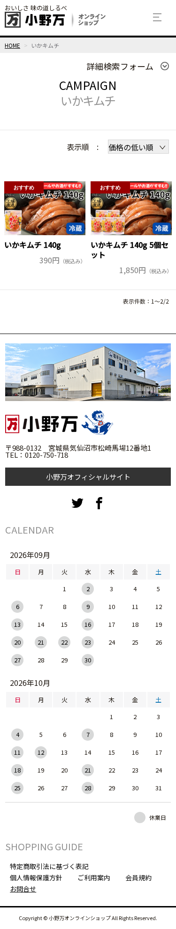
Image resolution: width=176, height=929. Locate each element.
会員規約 (138, 877)
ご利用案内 (93, 877)
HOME (12, 45)
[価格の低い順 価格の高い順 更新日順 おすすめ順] (138, 147)
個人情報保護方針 (36, 877)
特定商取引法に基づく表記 (49, 866)
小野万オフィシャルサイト (88, 477)
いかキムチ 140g (32, 245)
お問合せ (23, 888)
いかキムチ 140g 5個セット (129, 250)
